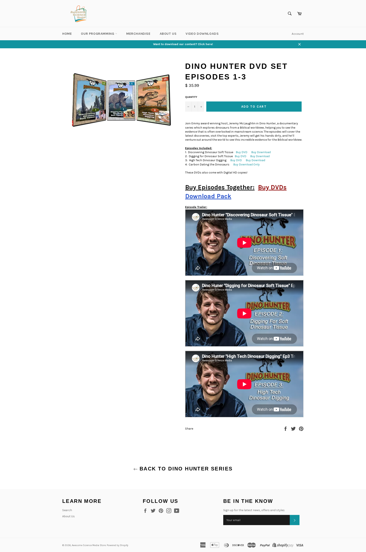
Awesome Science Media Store (89, 545)
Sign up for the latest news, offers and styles (254, 510)
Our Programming (98, 34)
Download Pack (208, 196)
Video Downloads (202, 34)
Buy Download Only (246, 164)
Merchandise (138, 34)
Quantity (191, 97)
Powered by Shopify (117, 545)
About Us (168, 34)
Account (298, 34)
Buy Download (261, 152)
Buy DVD (241, 152)
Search (67, 510)
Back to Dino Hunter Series (185, 469)
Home (67, 34)
